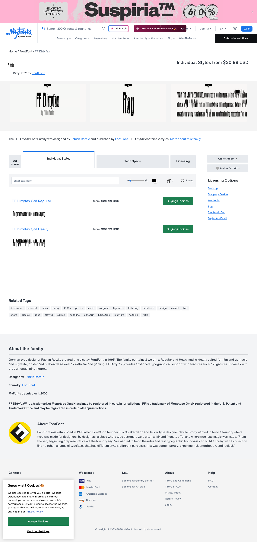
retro (145, 314)
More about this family (185, 139)
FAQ (210, 480)
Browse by (62, 38)
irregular (104, 308)
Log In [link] (246, 28)
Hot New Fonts (120, 38)
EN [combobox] (222, 28)
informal (32, 308)
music (90, 308)
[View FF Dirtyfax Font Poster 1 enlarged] (48, 103)
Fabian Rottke (80, 139)
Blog (169, 38)
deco (37, 314)
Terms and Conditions (178, 480)
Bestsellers (100, 38)
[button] (252, 11)
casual (175, 308)
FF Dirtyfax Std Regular (31, 201)
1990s (67, 308)
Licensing (183, 161)
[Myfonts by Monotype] (18, 33)
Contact (213, 486)
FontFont (26, 51)
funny (55, 308)
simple (61, 314)
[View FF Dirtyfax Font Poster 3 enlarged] (209, 103)
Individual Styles (58, 158)
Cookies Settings (38, 531)
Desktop (213, 188)
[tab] (15, 161)
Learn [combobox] (185, 28)
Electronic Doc (216, 212)
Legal (168, 504)
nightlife (119, 314)
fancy (45, 308)
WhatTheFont (186, 38)
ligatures (118, 308)
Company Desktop (218, 194)
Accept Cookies (38, 521)
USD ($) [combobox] (204, 28)
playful (49, 314)
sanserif (89, 314)
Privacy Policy (173, 492)
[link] (43, 28)
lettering (133, 308)
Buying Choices (178, 201)
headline (75, 314)
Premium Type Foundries (148, 38)
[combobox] (84, 28)
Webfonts (214, 200)
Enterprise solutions (236, 38)
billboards (104, 314)
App (210, 206)
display (26, 314)
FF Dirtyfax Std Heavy (30, 229)
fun (185, 308)
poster (79, 308)
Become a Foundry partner (138, 480)
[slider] (136, 180)
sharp (14, 314)
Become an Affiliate (133, 486)
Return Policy (173, 498)
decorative (17, 308)
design (163, 308)
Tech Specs (132, 161)
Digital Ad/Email (217, 218)
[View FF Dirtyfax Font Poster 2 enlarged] (128, 103)
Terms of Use (173, 486)
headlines (148, 308)
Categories (81, 38)
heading (133, 314)
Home (13, 51)
